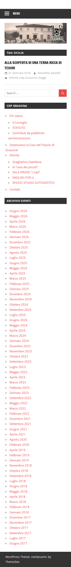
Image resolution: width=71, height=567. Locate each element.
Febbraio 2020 (19, 445)
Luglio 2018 (17, 481)
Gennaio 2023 (19, 393)
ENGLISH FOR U (23, 177)
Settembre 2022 (20, 398)
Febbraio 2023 (19, 388)
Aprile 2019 (17, 450)
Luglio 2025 (17, 258)
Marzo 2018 (17, 502)
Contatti (14, 189)
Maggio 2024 (18, 325)
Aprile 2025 (17, 273)
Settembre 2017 (20, 533)
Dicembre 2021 (20, 419)
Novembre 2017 (20, 522)
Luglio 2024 (17, 315)
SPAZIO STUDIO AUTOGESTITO (33, 183)
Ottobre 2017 (18, 528)
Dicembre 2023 (20, 346)
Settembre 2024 (20, 310)
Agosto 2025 (18, 252)
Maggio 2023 (18, 372)
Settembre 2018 (20, 476)
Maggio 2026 (18, 216)
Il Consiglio (19, 122)
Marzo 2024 (17, 336)
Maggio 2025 (18, 268)
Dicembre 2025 (20, 242)
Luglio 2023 (17, 367)
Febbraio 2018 (19, 507)
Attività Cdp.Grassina (23, 78)
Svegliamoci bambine (26, 162)
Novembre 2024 (20, 299)
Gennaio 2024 (19, 341)
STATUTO (18, 128)
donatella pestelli (49, 73)
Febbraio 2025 (19, 284)
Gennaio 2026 (19, 237)
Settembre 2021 (20, 424)
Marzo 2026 (17, 227)
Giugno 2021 (18, 429)
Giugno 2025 (18, 263)
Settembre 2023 (20, 361)
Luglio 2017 (17, 538)
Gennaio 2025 (19, 289)
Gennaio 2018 (19, 512)
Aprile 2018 (17, 497)
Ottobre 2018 (18, 471)
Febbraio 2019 (19, 455)
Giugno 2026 (18, 211)
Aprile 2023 (17, 377)
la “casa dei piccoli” (25, 167)
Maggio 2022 (18, 403)
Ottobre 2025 (18, 247)
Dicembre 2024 (20, 294)
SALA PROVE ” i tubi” (26, 172)
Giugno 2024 (18, 320)
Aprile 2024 (17, 330)
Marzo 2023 (17, 382)
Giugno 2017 (18, 543)
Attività (14, 155)
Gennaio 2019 (19, 460)
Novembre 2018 (20, 465)
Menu (16, 13)
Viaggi (42, 78)
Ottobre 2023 (18, 356)
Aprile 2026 (17, 221)
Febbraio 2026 (19, 232)
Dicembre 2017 (20, 517)
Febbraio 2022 (19, 413)
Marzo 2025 (17, 278)
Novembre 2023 (20, 351)
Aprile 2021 (17, 434)
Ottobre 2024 (18, 304)
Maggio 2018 (18, 491)
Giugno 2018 (18, 486)
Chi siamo (16, 116)
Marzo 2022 (17, 408)
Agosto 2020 (18, 439)
